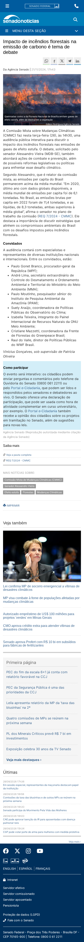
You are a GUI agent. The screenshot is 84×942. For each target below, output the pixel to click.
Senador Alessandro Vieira (19, 486)
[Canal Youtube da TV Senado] (38, 851)
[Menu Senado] (7, 6)
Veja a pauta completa (18, 454)
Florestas (28, 492)
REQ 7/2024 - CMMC (55, 216)
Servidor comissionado (19, 893)
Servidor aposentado (17, 899)
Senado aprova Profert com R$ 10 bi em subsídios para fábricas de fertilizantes (39, 643)
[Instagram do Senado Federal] (28, 851)
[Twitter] (17, 851)
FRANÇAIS (43, 868)
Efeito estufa (11, 492)
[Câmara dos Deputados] (5, 860)
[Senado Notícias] (21, 20)
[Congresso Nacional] (15, 860)
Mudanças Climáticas (49, 492)
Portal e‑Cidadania (25, 388)
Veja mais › (75, 841)
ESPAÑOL (25, 868)
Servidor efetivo (14, 888)
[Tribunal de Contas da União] (25, 860)
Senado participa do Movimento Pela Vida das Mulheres (35, 810)
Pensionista (11, 905)
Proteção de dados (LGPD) (21, 914)
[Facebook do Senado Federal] (7, 851)
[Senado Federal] (42, 6)
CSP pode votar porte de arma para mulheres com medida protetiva (41, 831)
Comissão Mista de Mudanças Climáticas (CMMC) (33, 479)
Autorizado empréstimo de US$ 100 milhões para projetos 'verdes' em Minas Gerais (38, 615)
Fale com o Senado (20, 920)
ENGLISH (9, 868)
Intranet (12, 879)
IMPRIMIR (13, 505)
